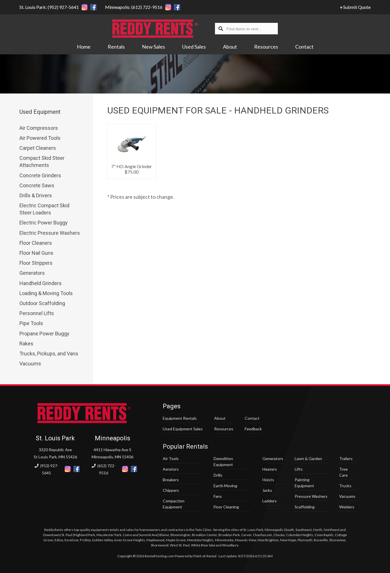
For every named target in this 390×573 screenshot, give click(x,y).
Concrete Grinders (40, 175)
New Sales (153, 46)
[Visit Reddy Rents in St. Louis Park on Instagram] (84, 7)
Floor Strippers (36, 263)
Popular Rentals (185, 446)
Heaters (269, 469)
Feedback (253, 428)
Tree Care (343, 472)
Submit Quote (356, 7)
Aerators (171, 469)
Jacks (267, 490)
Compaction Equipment (173, 503)
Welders (346, 506)
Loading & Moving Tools (46, 293)
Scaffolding (305, 506)
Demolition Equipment (223, 461)
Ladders (269, 500)
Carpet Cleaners (37, 148)
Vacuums (30, 364)
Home (84, 46)
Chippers (171, 490)
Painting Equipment (304, 482)
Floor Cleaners (35, 243)
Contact (304, 46)
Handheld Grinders (40, 283)
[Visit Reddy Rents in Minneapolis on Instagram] (168, 7)
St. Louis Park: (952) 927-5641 (49, 7)
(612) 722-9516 (106, 469)
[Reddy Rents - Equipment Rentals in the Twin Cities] (155, 36)
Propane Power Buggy (44, 334)
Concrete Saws (36, 185)
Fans (218, 496)
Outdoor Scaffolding (42, 303)
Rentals (116, 46)
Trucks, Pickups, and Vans (48, 354)
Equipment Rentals (180, 418)
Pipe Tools (31, 323)
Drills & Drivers (35, 195)
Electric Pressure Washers (49, 233)
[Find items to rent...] (220, 28)
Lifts (299, 469)
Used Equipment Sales (183, 428)
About (230, 46)
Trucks (345, 485)
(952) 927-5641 (49, 469)
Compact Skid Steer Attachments (42, 161)
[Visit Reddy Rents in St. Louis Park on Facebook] (93, 7)
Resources (266, 46)
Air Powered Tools (40, 138)
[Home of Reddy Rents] (83, 421)
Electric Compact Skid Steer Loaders (44, 209)
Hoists (268, 479)
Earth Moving (225, 485)
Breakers (171, 479)
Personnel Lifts (36, 313)
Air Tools (171, 458)
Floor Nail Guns (36, 253)
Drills (218, 475)
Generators (32, 273)
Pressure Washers (311, 496)
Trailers (346, 458)
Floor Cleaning (226, 506)
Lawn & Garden (308, 458)
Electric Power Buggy (43, 223)
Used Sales (194, 46)
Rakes (26, 344)
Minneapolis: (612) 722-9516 (133, 7)
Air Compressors (38, 128)
